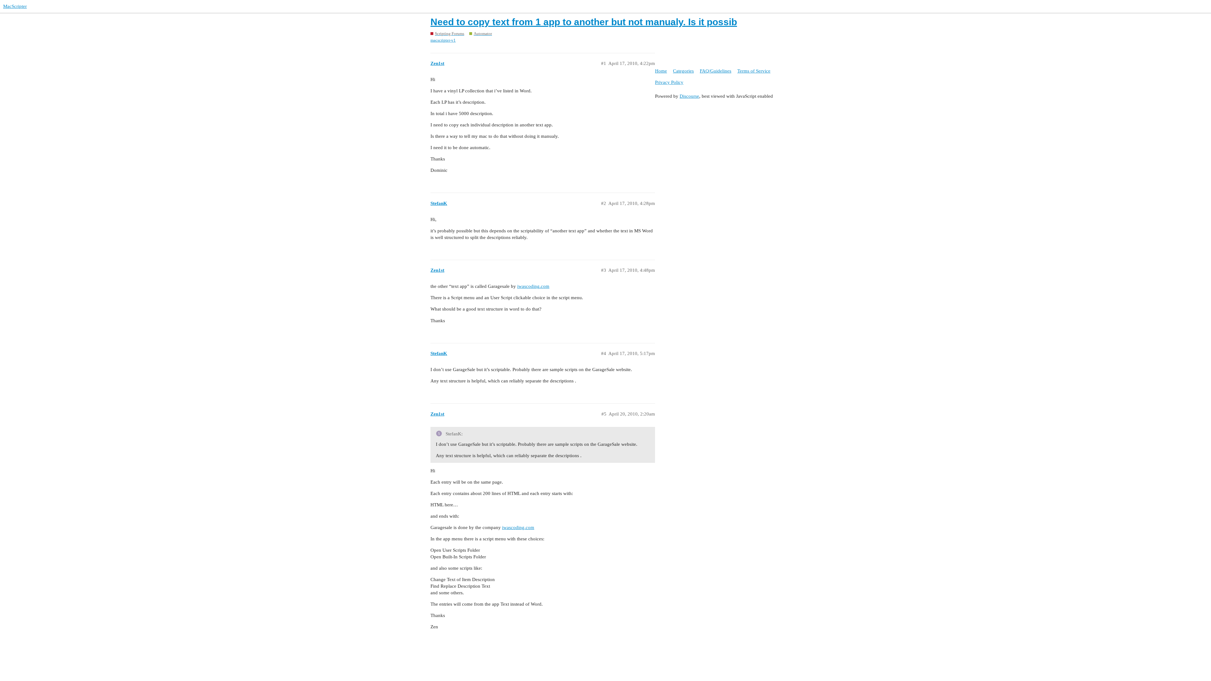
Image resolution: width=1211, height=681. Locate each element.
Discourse (689, 96)
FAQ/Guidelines (715, 70)
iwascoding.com (533, 286)
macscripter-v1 (443, 40)
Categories (683, 70)
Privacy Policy (669, 82)
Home (661, 70)
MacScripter (15, 6)
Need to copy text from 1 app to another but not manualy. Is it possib (583, 22)
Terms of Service (753, 70)
